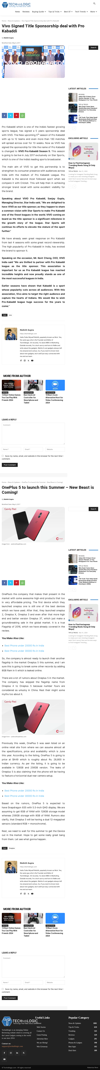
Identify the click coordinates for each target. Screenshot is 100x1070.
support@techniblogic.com (12, 1046)
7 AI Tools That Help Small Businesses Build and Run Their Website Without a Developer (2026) (88, 120)
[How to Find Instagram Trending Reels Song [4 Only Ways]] (83, 151)
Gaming (5, 392)
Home (4, 21)
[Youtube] (32, 360)
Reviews (82, 94)
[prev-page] (70, 128)
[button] (94, 4)
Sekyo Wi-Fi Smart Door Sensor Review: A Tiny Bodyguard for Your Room (88, 98)
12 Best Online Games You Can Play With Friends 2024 (11, 397)
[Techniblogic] (17, 1021)
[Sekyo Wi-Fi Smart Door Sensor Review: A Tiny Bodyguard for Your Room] (72, 97)
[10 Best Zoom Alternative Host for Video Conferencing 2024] (55, 385)
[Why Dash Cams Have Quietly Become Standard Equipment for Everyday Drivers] (72, 108)
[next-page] (74, 128)
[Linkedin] (17, 1052)
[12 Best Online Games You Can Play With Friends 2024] (11, 385)
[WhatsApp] (22, 115)
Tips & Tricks (50, 392)
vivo (10, 315)
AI (79, 115)
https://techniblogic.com (28, 334)
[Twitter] (10, 115)
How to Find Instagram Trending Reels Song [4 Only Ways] (81, 165)
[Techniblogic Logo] (16, 5)
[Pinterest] (16, 115)
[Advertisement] (33, 94)
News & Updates (14, 21)
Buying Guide (28, 392)
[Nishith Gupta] (11, 345)
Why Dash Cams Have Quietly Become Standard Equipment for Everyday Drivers (88, 109)
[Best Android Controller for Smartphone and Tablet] (33, 385)
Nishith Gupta (9, 38)
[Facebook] (4, 115)
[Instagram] (25, 360)
